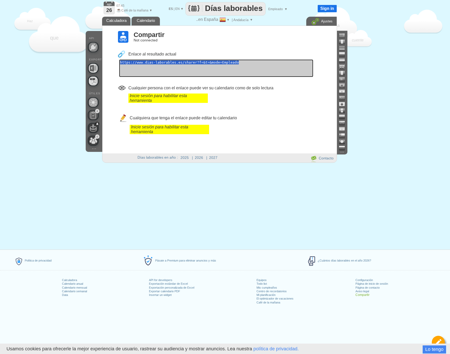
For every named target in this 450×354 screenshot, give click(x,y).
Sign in (327, 8)
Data (65, 294)
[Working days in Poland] (344, 54)
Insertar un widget (160, 294)
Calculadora (69, 280)
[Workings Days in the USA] (344, 35)
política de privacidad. (276, 348)
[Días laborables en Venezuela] (344, 123)
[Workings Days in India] (344, 92)
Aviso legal (362, 291)
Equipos (262, 280)
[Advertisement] (219, 205)
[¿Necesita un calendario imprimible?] (93, 81)
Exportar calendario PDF (164, 291)
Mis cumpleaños (267, 287)
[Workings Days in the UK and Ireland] (344, 67)
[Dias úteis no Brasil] (344, 85)
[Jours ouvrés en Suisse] (344, 142)
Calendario (146, 20)
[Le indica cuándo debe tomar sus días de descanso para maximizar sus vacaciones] (93, 102)
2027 (213, 158)
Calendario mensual (74, 287)
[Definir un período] (438, 342)
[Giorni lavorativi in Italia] (344, 73)
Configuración (364, 280)
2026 (199, 158)
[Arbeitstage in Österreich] (344, 60)
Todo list (262, 283)
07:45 (120, 6)
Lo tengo (434, 349)
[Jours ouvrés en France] (344, 42)
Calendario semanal (74, 291)
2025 (184, 158)
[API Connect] (93, 47)
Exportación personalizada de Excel (171, 287)
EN (177, 9)
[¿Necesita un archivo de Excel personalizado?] (93, 68)
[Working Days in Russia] (344, 148)
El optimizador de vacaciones (275, 298)
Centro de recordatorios (272, 291)
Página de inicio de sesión (371, 283)
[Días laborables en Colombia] (344, 117)
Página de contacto (367, 287)
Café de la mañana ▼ (134, 10)
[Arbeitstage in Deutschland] (344, 48)
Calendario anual (72, 283)
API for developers (160, 280)
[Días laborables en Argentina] (344, 129)
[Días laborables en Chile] (344, 135)
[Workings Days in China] (344, 98)
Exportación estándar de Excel (168, 283)
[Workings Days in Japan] (344, 104)
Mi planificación (266, 294)
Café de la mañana (268, 302)
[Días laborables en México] (344, 110)
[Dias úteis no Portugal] (344, 79)
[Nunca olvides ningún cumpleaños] (93, 127)
